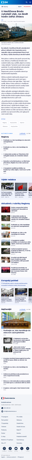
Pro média (19, 416)
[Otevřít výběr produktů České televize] (30, 2)
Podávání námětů (22, 436)
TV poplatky (4, 423)
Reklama (19, 420)
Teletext (3, 426)
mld (2, 20)
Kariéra (19, 433)
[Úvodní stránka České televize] (8, 398)
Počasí (3, 433)
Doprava (22, 122)
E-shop (3, 436)
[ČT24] (4, 2)
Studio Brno (20, 423)
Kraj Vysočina (13, 122)
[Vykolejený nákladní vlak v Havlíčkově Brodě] (16, 32)
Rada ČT (19, 430)
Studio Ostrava (21, 426)
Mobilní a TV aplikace (7, 440)
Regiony (5, 122)
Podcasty (3, 430)
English (3, 457)
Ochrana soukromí (11, 457)
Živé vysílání (4, 420)
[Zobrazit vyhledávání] (26, 2)
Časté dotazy (20, 440)
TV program (4, 416)
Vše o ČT (3, 443)
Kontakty (19, 443)
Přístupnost (21, 457)
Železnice (5, 126)
